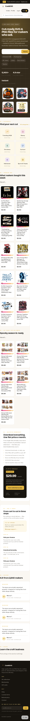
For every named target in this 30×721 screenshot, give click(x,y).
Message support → (11, 529)
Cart (24, 10)
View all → (3, 182)
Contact (4, 700)
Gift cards (4, 685)
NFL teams (5, 60)
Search (25, 51)
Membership (5, 682)
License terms (6, 694)
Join (25, 708)
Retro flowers (21, 60)
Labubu (13, 60)
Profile (13, 10)
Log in (18, 10)
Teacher (5, 64)
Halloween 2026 (7, 56)
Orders (8, 10)
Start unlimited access (15, 488)
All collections (6, 679)
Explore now (24, 1)
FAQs (3, 692)
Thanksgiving (17, 56)
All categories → (25, 124)
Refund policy (6, 697)
